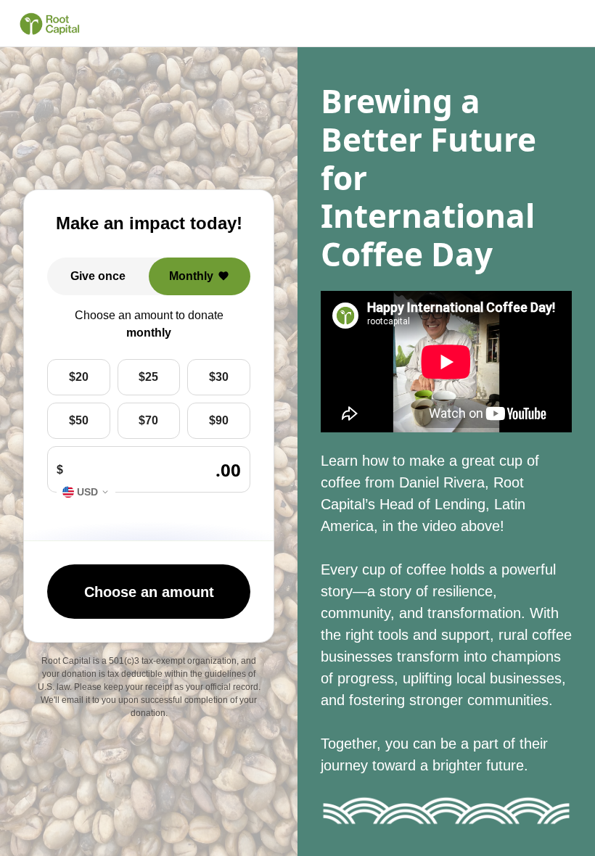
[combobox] (86, 492)
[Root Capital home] (49, 24)
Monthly (191, 276)
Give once (98, 276)
